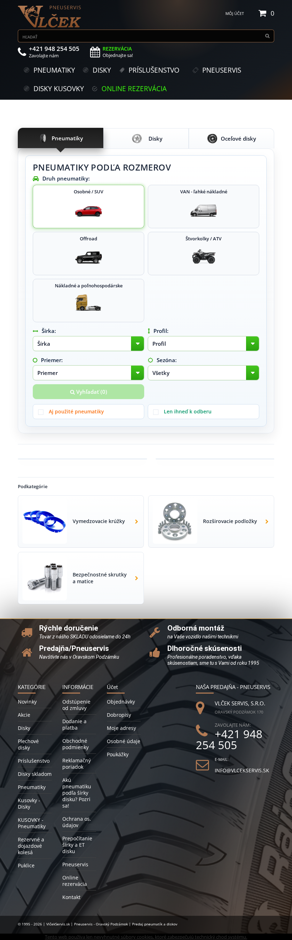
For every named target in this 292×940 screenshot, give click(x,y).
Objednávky (121, 701)
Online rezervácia (74, 880)
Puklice (26, 865)
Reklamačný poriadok (76, 763)
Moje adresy (121, 728)
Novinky (27, 701)
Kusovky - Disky (29, 803)
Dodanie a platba (74, 724)
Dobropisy (119, 714)
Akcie (24, 714)
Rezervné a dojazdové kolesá (31, 846)
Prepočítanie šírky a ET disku (77, 845)
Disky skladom (35, 774)
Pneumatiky (32, 787)
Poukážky (118, 754)
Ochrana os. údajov (76, 822)
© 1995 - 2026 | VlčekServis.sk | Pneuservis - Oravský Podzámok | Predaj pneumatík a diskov (97, 923)
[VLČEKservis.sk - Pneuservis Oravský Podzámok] (50, 16)
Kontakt (71, 897)
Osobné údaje (123, 741)
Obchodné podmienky (75, 744)
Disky (24, 728)
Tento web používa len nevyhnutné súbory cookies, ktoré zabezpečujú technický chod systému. (146, 937)
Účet (112, 686)
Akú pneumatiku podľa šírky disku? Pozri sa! (76, 793)
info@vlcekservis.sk (242, 770)
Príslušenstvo (33, 760)
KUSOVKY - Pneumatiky (32, 823)
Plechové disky (28, 744)
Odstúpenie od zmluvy (76, 704)
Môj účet (234, 13)
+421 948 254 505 (229, 739)
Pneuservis (75, 864)
